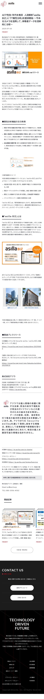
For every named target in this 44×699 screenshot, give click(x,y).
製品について (12, 661)
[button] (40, 3)
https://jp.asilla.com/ (17, 389)
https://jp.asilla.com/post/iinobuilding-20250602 (21, 347)
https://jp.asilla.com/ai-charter (19, 449)
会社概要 (32, 661)
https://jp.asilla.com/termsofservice (23, 462)
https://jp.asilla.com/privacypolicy (16, 459)
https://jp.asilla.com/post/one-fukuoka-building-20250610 (22, 364)
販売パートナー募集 (12, 671)
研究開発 (32, 664)
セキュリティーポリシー (12, 680)
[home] (7, 4)
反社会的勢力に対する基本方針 (11, 684)
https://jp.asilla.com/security (28, 453)
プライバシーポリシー (12, 677)
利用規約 (32, 680)
